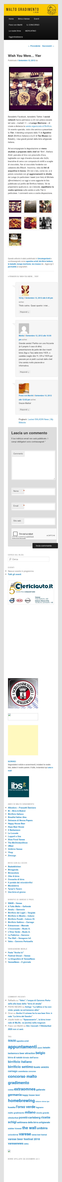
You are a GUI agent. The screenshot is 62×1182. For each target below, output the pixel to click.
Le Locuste (13, 833)
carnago (12, 1071)
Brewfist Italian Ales (17, 817)
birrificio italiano (46, 261)
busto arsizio (41, 1067)
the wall (29, 1127)
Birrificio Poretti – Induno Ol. (21, 919)
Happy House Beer (16, 823)
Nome (18, 491)
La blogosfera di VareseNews (21, 958)
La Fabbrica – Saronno (18, 934)
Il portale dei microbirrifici (20, 882)
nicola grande (42, 1112)
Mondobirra (13, 885)
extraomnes (25, 1089)
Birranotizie (13, 872)
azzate (39, 1048)
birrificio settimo (20, 1066)
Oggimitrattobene (16, 36)
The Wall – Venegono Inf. (19, 938)
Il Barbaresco (14, 829)
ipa (48, 1101)
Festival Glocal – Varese (19, 955)
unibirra (42, 1128)
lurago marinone (24, 264)
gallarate (40, 1089)
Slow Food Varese (16, 839)
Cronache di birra (16, 879)
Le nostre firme (15, 30)
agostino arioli (32, 261)
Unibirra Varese (15, 848)
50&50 (12, 1041)
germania (15, 1094)
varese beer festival (39, 1134)
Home (11, 18)
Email (18, 505)
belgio (40, 1052)
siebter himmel (15, 1128)
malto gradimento (16, 1112)
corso (11, 1089)
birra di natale (15, 1057)
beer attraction (27, 1053)
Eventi (36, 18)
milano (30, 1112)
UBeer (11, 845)
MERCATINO (30, 30)
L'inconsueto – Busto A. (19, 928)
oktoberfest (13, 1117)
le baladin (12, 264)
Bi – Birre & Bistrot (16, 810)
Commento (18, 453)
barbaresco (13, 1053)
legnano (39, 1107)
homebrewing (21, 1100)
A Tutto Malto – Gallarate (19, 906)
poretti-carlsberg (29, 1117)
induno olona (41, 1101)
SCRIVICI (12, 761)
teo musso (36, 264)
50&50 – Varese (15, 903)
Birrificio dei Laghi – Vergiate (21, 912)
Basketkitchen (14, 866)
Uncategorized (44, 258)
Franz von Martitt (15, 24)
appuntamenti (22, 1046)
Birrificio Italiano (16, 813)
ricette (45, 1117)
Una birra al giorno (17, 891)
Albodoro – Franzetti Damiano (22, 807)
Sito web (17, 520)
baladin (46, 1047)
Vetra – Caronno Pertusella (20, 941)
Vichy (21, 297)
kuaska (11, 1107)
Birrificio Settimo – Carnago (21, 922)
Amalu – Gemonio (16, 909)
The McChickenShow (18, 842)
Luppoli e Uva (14, 836)
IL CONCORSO (33, 24)
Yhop (10, 852)
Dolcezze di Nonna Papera (20, 820)
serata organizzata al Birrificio (38, 126)
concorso (32, 1071)
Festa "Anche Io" (16, 952)
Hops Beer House (16, 826)
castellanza (23, 1071)
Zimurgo (12, 855)
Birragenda (13, 869)
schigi (12, 1122)
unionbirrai (13, 1134)
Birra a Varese (24, 18)
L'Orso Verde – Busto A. (19, 931)
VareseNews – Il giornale (19, 962)
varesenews (15, 1143)
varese (25, 1134)
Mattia (21, 335)
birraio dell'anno (30, 1057)
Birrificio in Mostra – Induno (21, 915)
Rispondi (24, 311)
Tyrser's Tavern (15, 888)
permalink (12, 266)
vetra (26, 1143)
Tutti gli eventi (14, 574)
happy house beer (31, 1095)
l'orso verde (25, 1106)
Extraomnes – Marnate (18, 925)
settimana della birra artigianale (33, 1122)
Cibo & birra (13, 876)
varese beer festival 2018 (24, 1139)
